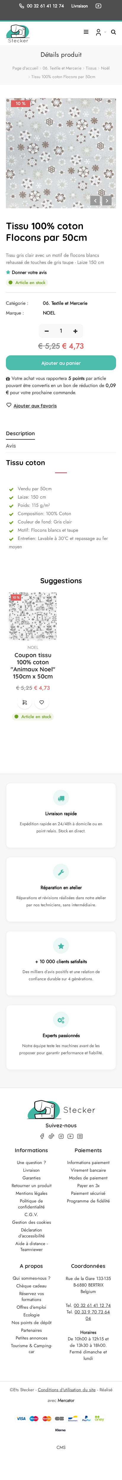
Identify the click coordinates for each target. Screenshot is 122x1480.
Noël (105, 68)
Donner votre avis (29, 272)
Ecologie (31, 1315)
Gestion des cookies (31, 1222)
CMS (61, 1447)
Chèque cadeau (31, 1286)
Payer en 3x (88, 1185)
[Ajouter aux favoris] (41, 702)
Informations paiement (88, 1162)
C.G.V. (31, 1214)
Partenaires (31, 1330)
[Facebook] (42, 1136)
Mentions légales (31, 1193)
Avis (11, 446)
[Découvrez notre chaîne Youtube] (99, 6)
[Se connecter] (100, 32)
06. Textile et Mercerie (62, 68)
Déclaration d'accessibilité (31, 1233)
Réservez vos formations (31, 1296)
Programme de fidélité (88, 1201)
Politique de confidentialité (31, 1204)
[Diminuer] (46, 331)
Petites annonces (31, 1338)
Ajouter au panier (61, 363)
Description (20, 433)
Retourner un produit (32, 1185)
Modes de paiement (88, 1178)
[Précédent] (95, 200)
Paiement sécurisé (88, 1193)
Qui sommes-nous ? (31, 1278)
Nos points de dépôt (32, 1322)
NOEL (33, 647)
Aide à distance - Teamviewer (31, 1246)
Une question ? (31, 1162)
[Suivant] (107, 200)
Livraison (31, 1170)
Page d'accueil (25, 68)
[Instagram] (61, 1136)
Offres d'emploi (31, 1307)
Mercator (66, 1400)
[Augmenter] (75, 331)
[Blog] (80, 1136)
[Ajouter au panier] (24, 702)
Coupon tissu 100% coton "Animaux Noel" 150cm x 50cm (33, 666)
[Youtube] (70, 1136)
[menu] (86, 29)
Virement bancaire (88, 1170)
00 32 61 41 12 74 (45, 6)
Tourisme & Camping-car (31, 1348)
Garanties (32, 1178)
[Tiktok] (51, 1136)
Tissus (91, 68)
